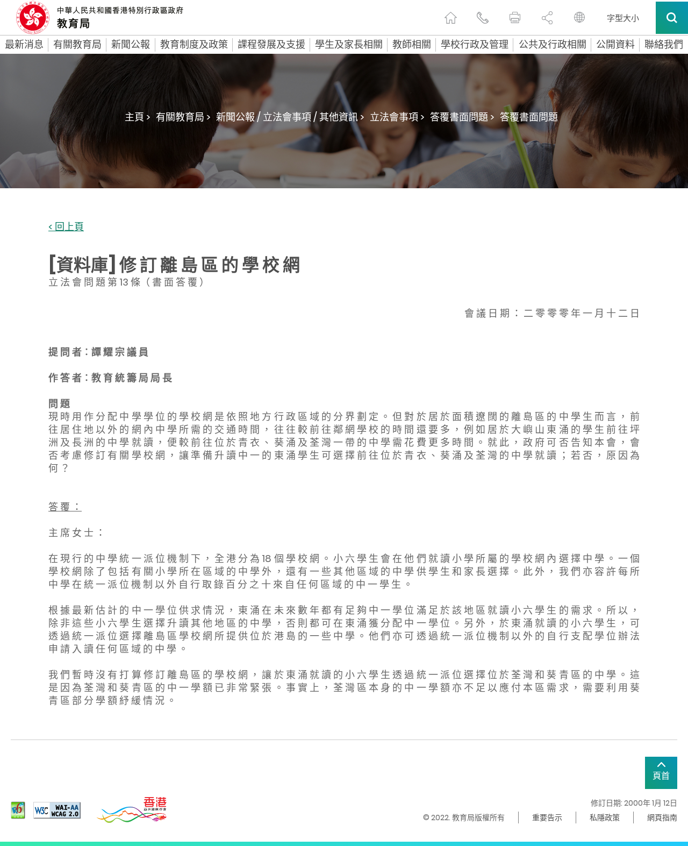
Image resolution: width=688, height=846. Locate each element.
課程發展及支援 (271, 44)
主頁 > (137, 117)
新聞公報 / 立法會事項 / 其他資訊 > (290, 117)
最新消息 (24, 44)
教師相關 (411, 44)
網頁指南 (662, 817)
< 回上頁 (66, 227)
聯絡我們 (663, 44)
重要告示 (547, 817)
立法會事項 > (397, 117)
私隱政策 (605, 817)
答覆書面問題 (529, 117)
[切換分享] (547, 17)
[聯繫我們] (482, 17)
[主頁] (450, 17)
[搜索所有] (672, 18)
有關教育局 (77, 44)
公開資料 (615, 44)
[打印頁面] (514, 17)
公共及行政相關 (552, 44)
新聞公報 (130, 44)
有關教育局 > (183, 117)
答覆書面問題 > (462, 117)
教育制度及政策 (194, 44)
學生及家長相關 (349, 44)
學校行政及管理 (474, 44)
